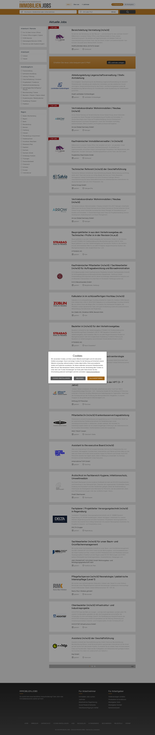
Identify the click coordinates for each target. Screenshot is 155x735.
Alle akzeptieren (96, 378)
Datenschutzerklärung (93, 372)
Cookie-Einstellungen (61, 378)
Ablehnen (79, 378)
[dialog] (77, 367)
